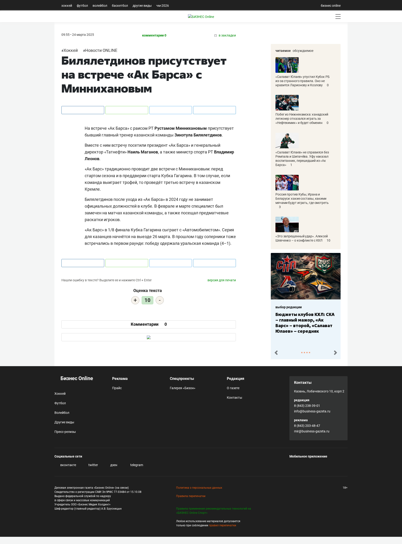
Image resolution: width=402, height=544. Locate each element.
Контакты (234, 397)
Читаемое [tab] (283, 51)
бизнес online (331, 5)
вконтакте (68, 465)
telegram (136, 465)
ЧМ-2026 (162, 5)
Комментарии (149, 324)
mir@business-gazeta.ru (311, 431)
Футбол (82, 5)
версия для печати (222, 280)
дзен (113, 465)
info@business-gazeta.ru (312, 411)
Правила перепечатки (190, 496)
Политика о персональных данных (199, 487)
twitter (93, 465)
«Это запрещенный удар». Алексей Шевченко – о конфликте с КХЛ (301, 238)
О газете (233, 388)
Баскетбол (120, 5)
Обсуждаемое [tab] (303, 51)
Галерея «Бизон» (182, 388)
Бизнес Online (76, 378)
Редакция (235, 378)
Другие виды (142, 5)
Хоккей (66, 5)
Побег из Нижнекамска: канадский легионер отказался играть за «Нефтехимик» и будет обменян (301, 119)
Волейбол (100, 5)
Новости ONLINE (101, 50)
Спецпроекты (182, 378)
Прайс (117, 388)
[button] (276, 352)
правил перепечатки (222, 525)
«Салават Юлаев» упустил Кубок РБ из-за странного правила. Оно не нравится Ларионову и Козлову (302, 81)
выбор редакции (288, 307)
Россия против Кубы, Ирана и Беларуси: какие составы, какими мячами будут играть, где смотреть (302, 198)
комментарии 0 (154, 35)
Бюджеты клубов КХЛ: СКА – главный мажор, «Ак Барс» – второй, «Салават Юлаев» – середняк (305, 323)
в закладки (227, 35)
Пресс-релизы (65, 432)
